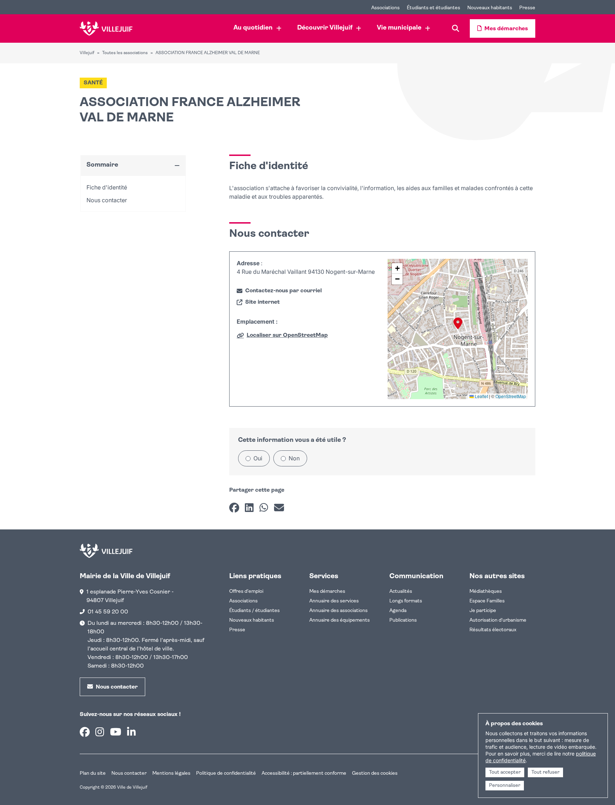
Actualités (400, 591)
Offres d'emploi (246, 591)
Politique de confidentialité (226, 773)
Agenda (397, 610)
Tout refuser (545, 772)
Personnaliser (504, 785)
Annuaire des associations (338, 610)
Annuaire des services (334, 601)
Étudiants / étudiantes (254, 610)
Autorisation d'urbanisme (497, 620)
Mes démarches (327, 591)
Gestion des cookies (375, 773)
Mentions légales (171, 773)
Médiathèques (485, 591)
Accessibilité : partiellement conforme (304, 773)
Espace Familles (487, 601)
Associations (243, 601)
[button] (457, 323)
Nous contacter (129, 773)
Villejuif (87, 53)
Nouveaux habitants (251, 620)
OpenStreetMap (510, 396)
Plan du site (93, 773)
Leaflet (481, 396)
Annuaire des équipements (339, 620)
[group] (458, 329)
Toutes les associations (125, 53)
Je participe (482, 610)
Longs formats (405, 601)
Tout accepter (505, 772)
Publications (403, 620)
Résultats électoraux (492, 630)
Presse (237, 630)
